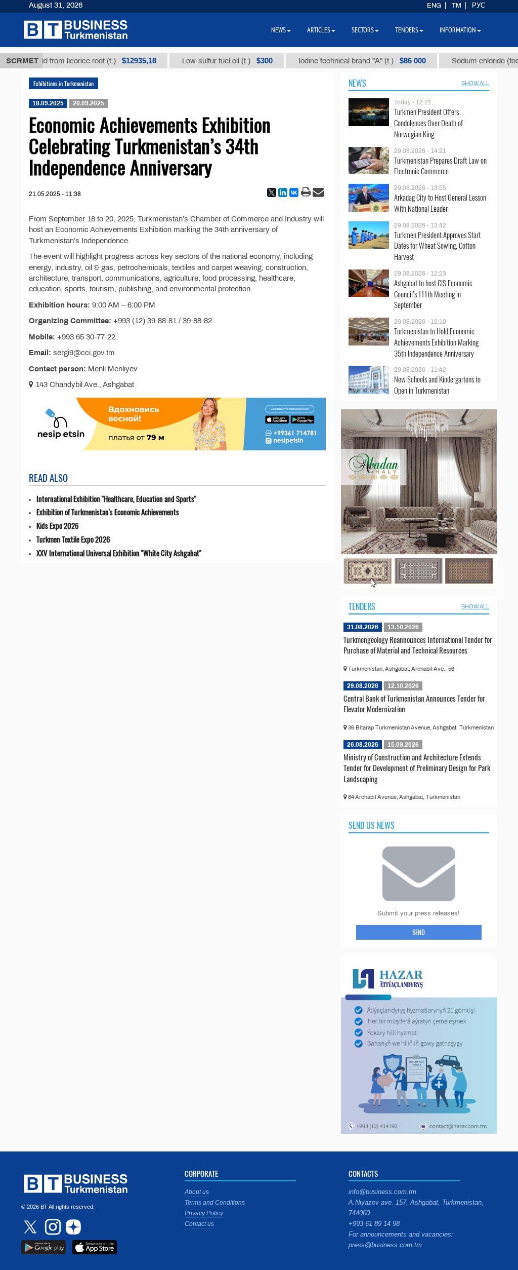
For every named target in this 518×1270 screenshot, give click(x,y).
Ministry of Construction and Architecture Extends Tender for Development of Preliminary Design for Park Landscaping (416, 767)
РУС (478, 5)
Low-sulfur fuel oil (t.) (198, 61)
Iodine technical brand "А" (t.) (333, 61)
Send (418, 932)
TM (456, 5)
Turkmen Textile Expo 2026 (73, 539)
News (357, 83)
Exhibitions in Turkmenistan (63, 83)
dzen (72, 1227)
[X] (271, 192)
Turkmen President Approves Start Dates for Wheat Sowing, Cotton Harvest (437, 245)
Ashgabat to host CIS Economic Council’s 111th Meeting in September (433, 294)
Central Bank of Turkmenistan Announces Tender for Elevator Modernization (414, 703)
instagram (51, 1227)
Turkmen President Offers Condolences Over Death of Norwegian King (428, 122)
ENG (434, 5)
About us (197, 1192)
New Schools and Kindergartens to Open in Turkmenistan (437, 385)
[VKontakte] (293, 192)
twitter (31, 1227)
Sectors (363, 29)
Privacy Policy (204, 1213)
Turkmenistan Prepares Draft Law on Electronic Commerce (440, 166)
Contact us (199, 1223)
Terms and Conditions (215, 1202)
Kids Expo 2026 (57, 525)
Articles (318, 29)
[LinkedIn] (282, 192)
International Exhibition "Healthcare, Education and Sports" (116, 498)
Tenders (362, 606)
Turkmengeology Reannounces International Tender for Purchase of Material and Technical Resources (417, 645)
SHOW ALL (475, 83)
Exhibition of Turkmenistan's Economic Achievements (107, 512)
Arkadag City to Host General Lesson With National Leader (440, 203)
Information (458, 29)
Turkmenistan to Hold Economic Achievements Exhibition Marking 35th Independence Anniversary (436, 342)
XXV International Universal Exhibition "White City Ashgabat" (118, 553)
